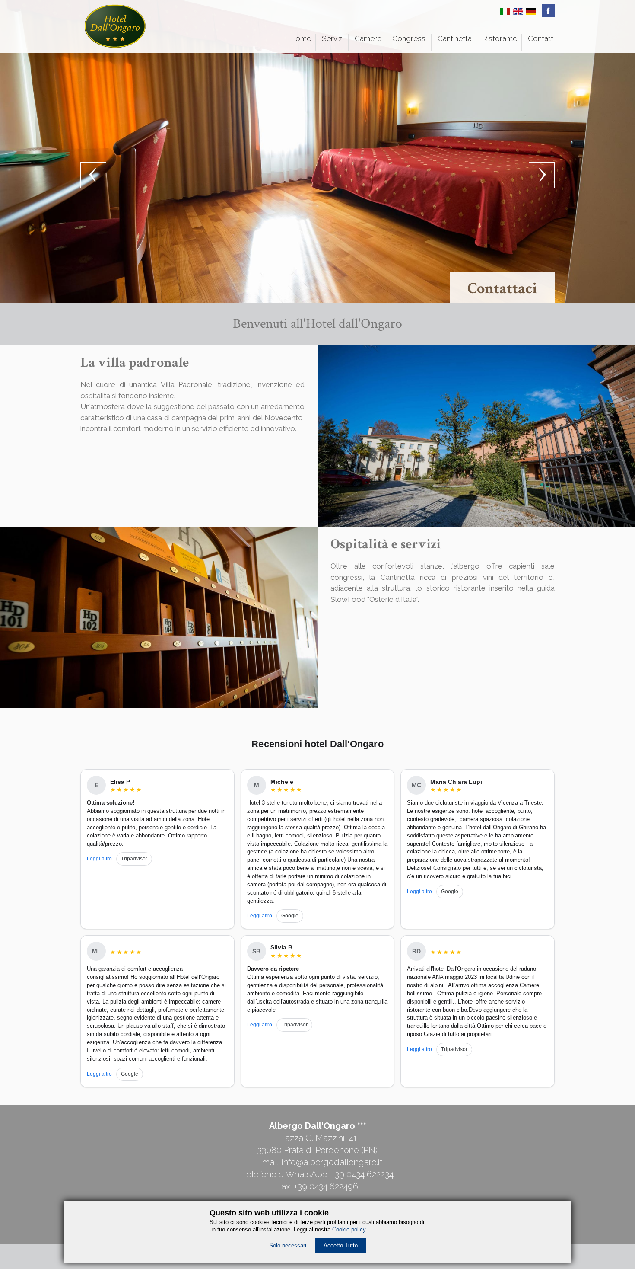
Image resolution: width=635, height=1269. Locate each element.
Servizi (333, 38)
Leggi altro (99, 859)
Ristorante (500, 38)
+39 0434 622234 (362, 1174)
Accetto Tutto (341, 1245)
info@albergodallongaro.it (332, 1162)
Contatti (541, 38)
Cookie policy (349, 1229)
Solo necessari (287, 1245)
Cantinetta (455, 38)
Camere (368, 38)
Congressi (409, 38)
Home (300, 38)
